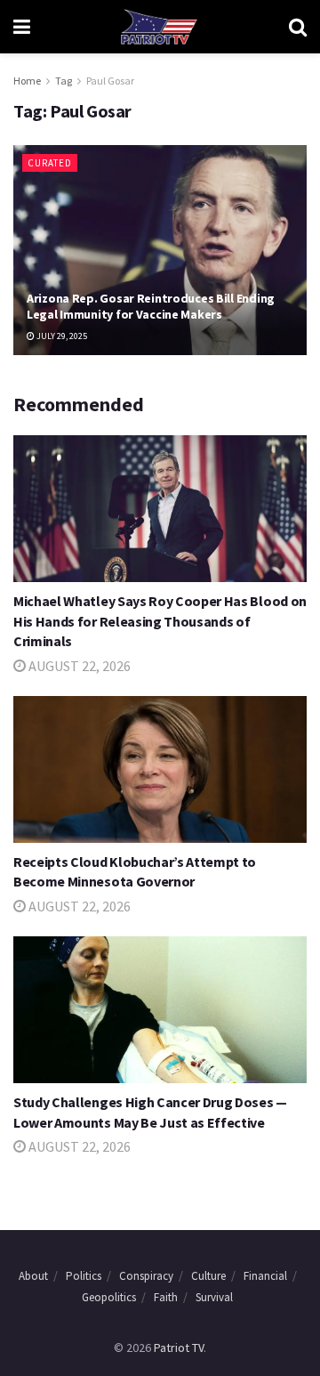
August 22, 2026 (78, 666)
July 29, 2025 (61, 336)
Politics (83, 1275)
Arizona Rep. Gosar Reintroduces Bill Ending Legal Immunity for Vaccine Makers (151, 306)
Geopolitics (109, 1297)
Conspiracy (146, 1275)
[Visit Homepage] (159, 27)
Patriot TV (179, 1348)
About (33, 1275)
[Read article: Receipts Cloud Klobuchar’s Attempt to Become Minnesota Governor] (160, 769)
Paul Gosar (110, 80)
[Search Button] (298, 26)
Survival (214, 1297)
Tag (63, 80)
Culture (208, 1275)
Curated (50, 163)
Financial (265, 1275)
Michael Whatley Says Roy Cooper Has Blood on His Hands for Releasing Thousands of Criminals (160, 621)
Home (27, 80)
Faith (166, 1297)
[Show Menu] (21, 26)
